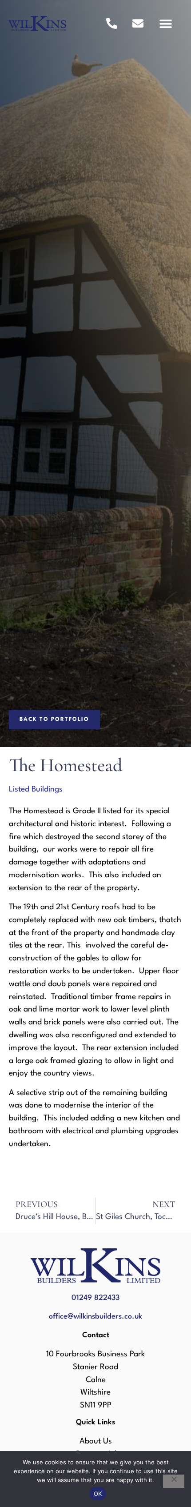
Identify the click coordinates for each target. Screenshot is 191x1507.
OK (98, 1493)
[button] (165, 23)
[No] (173, 1481)
